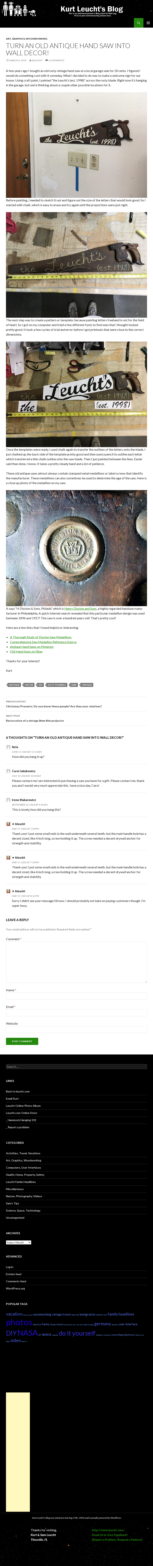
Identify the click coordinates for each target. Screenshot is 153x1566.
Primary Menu (148, 23)
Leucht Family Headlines (21, 1181)
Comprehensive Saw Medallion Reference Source (43, 642)
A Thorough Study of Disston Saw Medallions (41, 637)
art (39, 1334)
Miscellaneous (15, 1189)
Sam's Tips (12, 1203)
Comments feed (16, 1281)
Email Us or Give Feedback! (110, 1535)
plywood (67, 1325)
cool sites (79, 1325)
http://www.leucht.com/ (108, 1530)
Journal (75, 1314)
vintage (87, 684)
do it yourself (57, 684)
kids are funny (27, 1315)
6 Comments (56, 60)
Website (12, 1023)
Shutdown (99, 1335)
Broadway (115, 1325)
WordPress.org (15, 1288)
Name (11, 990)
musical (24, 1341)
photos (19, 1322)
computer (55, 1335)
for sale (73, 1325)
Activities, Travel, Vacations (23, 1153)
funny (45, 1324)
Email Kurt (12, 1098)
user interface (128, 1324)
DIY (40, 684)
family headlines (121, 1314)
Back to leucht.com (18, 1091)
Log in (9, 1267)
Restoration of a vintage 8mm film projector (35, 718)
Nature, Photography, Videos (24, 1196)
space (46, 1334)
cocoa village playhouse (123, 1334)
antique (14, 684)
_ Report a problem (17, 1127)
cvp (85, 1324)
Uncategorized (15, 1217)
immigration (87, 1314)
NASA (27, 1332)
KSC (105, 1315)
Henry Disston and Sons (80, 608)
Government (56, 1324)
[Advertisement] (18, 1452)
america (37, 1324)
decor (29, 684)
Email (11, 1007)
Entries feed (13, 1274)
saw (74, 684)
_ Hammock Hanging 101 (21, 1120)
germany (102, 1323)
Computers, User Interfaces (23, 1167)
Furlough (90, 1325)
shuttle (137, 1335)
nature (99, 1314)
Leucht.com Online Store (21, 1113)
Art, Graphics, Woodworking (26, 38)
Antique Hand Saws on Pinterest (32, 647)
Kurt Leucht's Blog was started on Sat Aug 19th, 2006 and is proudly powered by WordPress (76, 1517)
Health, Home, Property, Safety (25, 1174)
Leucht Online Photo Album (23, 1105)
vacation (14, 1313)
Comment (14, 939)
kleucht (37, 60)
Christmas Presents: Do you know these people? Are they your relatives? (54, 704)
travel (67, 1314)
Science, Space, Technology (23, 1210)
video (15, 1340)
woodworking (42, 1314)
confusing (106, 1335)
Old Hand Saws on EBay (26, 651)
